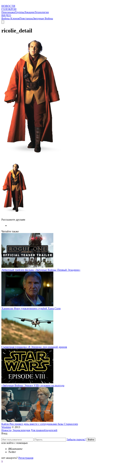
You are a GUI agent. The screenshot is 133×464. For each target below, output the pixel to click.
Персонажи (8, 12)
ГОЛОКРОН (8, 9)
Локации (29, 12)
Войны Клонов (10, 18)
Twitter (12, 451)
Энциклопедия (21, 430)
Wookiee (6, 427)
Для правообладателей (44, 430)
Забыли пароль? (76, 439)
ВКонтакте (15, 448)
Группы (19, 12)
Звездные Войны (43, 18)
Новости (6, 430)
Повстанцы (26, 18)
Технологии (42, 12)
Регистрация (25, 457)
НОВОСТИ (8, 6)
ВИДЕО (6, 15)
